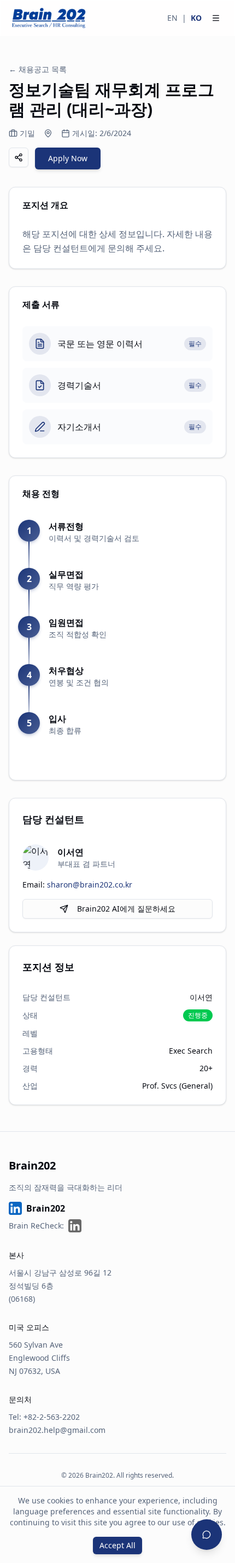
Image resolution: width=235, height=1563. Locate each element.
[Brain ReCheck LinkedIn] (74, 1225)
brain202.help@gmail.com (57, 1430)
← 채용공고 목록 (38, 69)
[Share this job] (18, 157)
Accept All (117, 1545)
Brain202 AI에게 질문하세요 (126, 908)
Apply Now (67, 158)
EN (172, 18)
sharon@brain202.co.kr (89, 884)
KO (196, 18)
